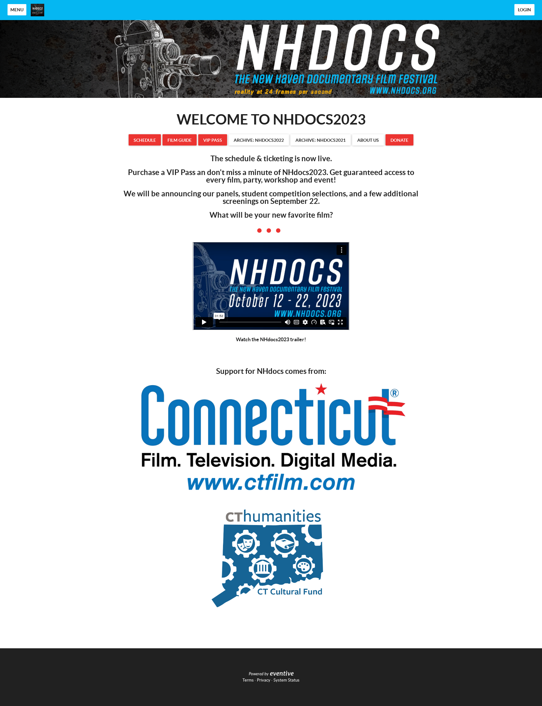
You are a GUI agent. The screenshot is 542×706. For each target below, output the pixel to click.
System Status (287, 680)
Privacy (263, 680)
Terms (248, 680)
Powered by (258, 674)
